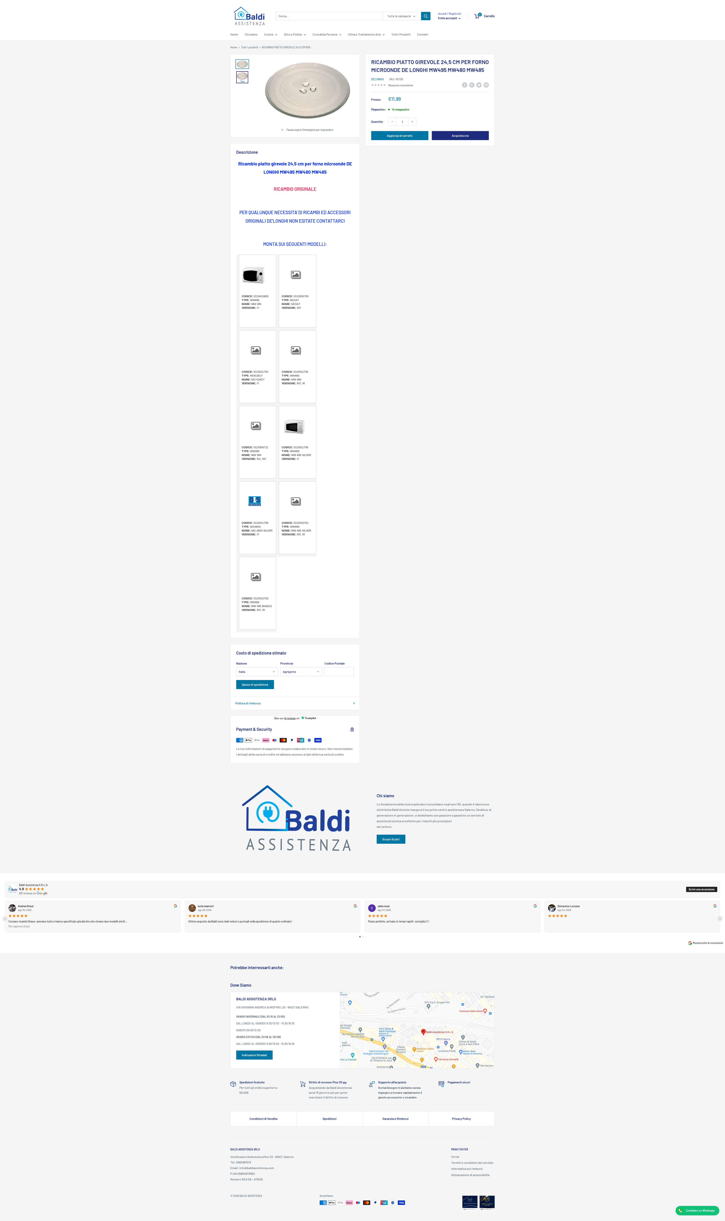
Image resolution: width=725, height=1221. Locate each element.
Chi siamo (251, 34)
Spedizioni (329, 1118)
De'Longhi (377, 79)
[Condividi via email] (486, 85)
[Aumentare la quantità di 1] (412, 122)
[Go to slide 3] (365, 936)
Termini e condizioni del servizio (472, 1162)
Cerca (455, 1156)
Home (234, 34)
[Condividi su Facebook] (464, 85)
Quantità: (377, 121)
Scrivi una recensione (702, 889)
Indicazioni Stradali (254, 1055)
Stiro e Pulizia (293, 34)
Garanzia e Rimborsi (396, 1118)
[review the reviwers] (175, 906)
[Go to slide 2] (362, 936)
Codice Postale (335, 663)
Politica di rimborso (248, 703)
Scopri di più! (391, 839)
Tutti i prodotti (249, 47)
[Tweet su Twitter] (479, 85)
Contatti (422, 34)
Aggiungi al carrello (400, 135)
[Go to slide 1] (360, 936)
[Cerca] (425, 16)
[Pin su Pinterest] (471, 85)
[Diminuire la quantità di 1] (392, 122)
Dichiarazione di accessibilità (470, 1175)
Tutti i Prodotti (400, 34)
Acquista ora (460, 135)
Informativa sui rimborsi (467, 1168)
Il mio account (448, 18)
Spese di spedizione (255, 684)
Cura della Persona (324, 34)
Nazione (241, 663)
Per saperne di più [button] (19, 926)
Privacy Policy (461, 1118)
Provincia (286, 663)
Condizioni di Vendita (263, 1118)
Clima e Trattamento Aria (364, 34)
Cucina (268, 34)
